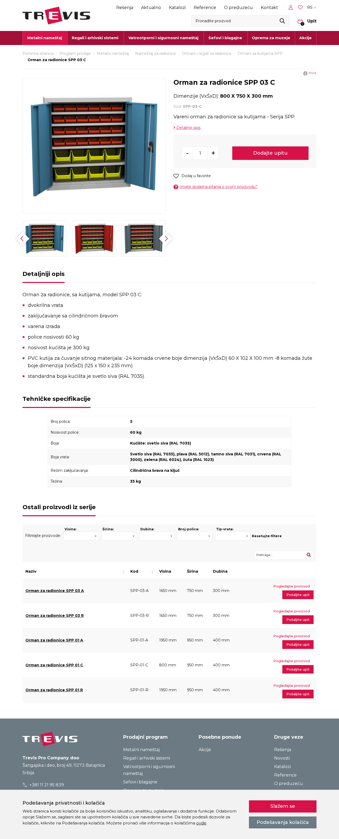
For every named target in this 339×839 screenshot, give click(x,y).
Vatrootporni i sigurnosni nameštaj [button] (163, 37)
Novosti (282, 758)
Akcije (305, 37)
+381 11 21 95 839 (46, 784)
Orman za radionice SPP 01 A (54, 640)
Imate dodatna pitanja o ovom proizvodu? (219, 186)
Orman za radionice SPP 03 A (54, 590)
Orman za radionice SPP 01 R (54, 690)
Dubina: (147, 529)
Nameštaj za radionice (155, 53)
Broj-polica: (188, 529)
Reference (205, 7)
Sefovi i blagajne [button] (225, 37)
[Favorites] (300, 7)
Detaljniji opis (187, 127)
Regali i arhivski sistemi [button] (95, 37)
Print (312, 73)
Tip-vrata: (224, 529)
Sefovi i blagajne (140, 781)
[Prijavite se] (291, 7)
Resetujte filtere (267, 536)
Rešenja (124, 7)
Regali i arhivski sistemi (146, 758)
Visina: (70, 529)
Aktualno (151, 7)
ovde (201, 822)
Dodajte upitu (270, 153)
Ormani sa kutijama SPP (260, 53)
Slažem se (282, 806)
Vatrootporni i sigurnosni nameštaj (149, 770)
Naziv (30, 571)
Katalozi (177, 7)
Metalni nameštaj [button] (44, 37)
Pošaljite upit (298, 595)
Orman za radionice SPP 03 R (54, 615)
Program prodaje (75, 53)
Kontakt (269, 7)
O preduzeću (238, 7)
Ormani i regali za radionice (206, 53)
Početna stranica (38, 53)
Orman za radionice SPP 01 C (54, 665)
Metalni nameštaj (113, 53)
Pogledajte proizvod (291, 586)
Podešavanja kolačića (283, 822)
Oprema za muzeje (271, 37)
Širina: (108, 529)
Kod (134, 571)
